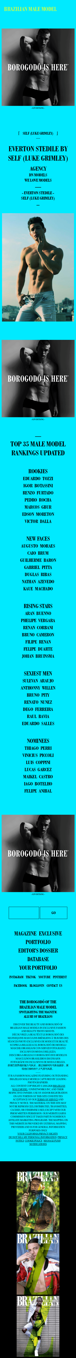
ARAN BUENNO (38, 613)
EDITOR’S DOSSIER (38, 950)
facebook (20, 985)
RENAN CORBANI (38, 627)
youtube (44, 977)
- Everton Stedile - (38, 192)
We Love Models (38, 180)
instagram (16, 977)
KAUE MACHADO (38, 589)
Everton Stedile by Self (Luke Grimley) (38, 153)
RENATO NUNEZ (38, 702)
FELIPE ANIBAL (38, 791)
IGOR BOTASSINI (38, 486)
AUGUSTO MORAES (38, 546)
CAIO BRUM (38, 553)
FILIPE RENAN (38, 642)
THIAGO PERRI (38, 748)
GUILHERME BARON (38, 560)
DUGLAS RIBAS (38, 574)
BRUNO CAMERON (38, 635)
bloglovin (37, 985)
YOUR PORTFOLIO (38, 967)
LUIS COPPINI (38, 762)
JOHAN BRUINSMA (38, 656)
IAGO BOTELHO (38, 784)
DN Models (38, 175)
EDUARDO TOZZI (38, 478)
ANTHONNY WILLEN (38, 688)
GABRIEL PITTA (38, 567)
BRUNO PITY (38, 695)
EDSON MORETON (38, 514)
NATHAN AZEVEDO (38, 581)
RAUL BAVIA (38, 716)
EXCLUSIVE (50, 933)
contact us (54, 985)
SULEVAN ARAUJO (38, 681)
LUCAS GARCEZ (38, 769)
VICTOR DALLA (38, 521)
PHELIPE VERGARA (38, 620)
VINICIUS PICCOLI (38, 755)
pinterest (60, 977)
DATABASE (38, 959)
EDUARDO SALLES (38, 723)
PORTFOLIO (38, 942)
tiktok (31, 977)
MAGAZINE (25, 933)
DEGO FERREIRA (38, 709)
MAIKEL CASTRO (38, 776)
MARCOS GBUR (38, 507)
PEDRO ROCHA (38, 500)
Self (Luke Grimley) (38, 198)
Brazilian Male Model (30, 9)
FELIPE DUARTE (38, 649)
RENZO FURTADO (38, 493)
